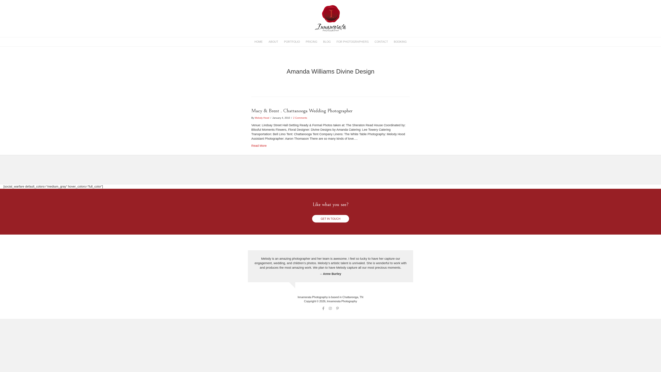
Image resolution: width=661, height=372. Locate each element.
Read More (259, 145)
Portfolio (292, 41)
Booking (400, 41)
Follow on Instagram (333, 172)
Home (258, 41)
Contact (381, 41)
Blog (327, 41)
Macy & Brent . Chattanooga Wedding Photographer (302, 111)
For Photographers (353, 41)
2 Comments (300, 117)
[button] (330, 219)
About (273, 41)
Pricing (311, 41)
